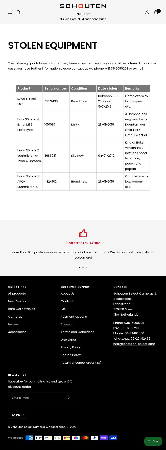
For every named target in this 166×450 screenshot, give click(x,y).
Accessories (17, 332)
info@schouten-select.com (134, 344)
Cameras (15, 316)
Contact (67, 301)
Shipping (67, 324)
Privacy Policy (71, 347)
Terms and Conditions (77, 332)
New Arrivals (17, 301)
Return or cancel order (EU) (81, 362)
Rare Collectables (21, 309)
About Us (67, 293)
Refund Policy (71, 355)
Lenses (13, 324)
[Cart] (156, 12)
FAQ (64, 309)
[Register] (68, 397)
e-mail (138, 68)
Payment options (74, 316)
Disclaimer (68, 339)
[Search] (18, 12)
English (15, 415)
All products (17, 293)
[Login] (147, 12)
